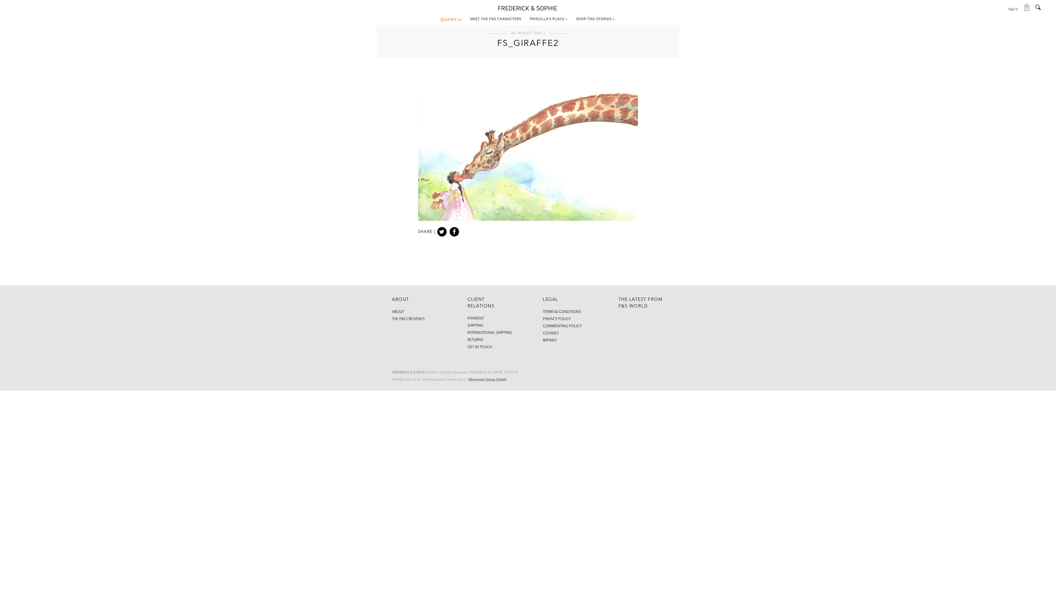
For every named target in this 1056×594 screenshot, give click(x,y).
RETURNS (475, 340)
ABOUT (398, 312)
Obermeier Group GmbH (487, 379)
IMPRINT (550, 340)
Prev (425, 180)
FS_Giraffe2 (528, 43)
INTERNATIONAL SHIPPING (490, 333)
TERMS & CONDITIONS (562, 312)
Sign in (1013, 9)
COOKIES (551, 333)
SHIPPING (475, 326)
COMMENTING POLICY (562, 326)
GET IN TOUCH (480, 347)
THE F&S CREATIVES (408, 319)
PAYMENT (476, 318)
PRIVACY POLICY (557, 319)
